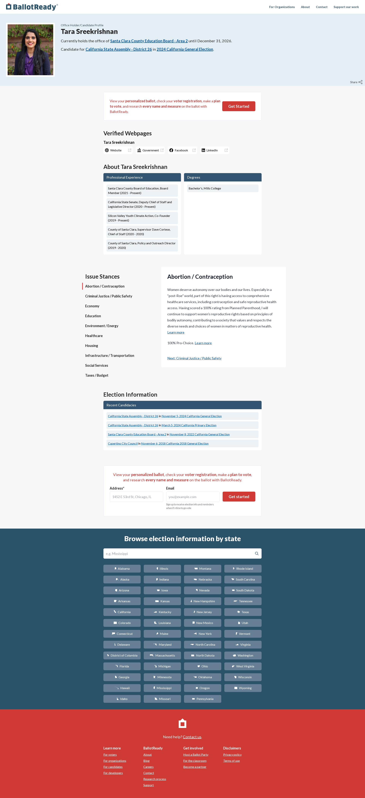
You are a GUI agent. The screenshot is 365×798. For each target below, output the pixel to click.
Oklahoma (202, 677)
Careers (148, 766)
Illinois (162, 568)
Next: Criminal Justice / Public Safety (194, 358)
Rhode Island (243, 568)
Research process (154, 779)
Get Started (238, 106)
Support (148, 785)
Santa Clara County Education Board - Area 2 (149, 40)
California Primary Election (189, 425)
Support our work (346, 7)
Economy (92, 306)
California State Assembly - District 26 (119, 49)
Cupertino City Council (123, 443)
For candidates (113, 766)
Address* (117, 488)
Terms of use (231, 760)
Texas (243, 612)
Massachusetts (162, 655)
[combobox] (136, 497)
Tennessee (242, 601)
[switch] (356, 82)
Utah (243, 623)
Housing (91, 345)
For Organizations (282, 7)
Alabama (122, 568)
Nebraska (203, 579)
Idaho (122, 699)
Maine (162, 633)
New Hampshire (202, 601)
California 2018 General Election (175, 443)
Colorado (122, 623)
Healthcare (94, 336)
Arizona (122, 590)
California (122, 612)
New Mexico (202, 623)
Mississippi (162, 688)
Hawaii (122, 688)
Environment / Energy (101, 326)
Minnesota (162, 677)
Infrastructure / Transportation (109, 355)
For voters (110, 754)
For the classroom (194, 760)
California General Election (192, 416)
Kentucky (162, 612)
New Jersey (203, 612)
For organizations (114, 760)
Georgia (122, 677)
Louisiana (162, 623)
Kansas (162, 601)
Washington (243, 655)
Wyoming (243, 688)
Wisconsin (243, 677)
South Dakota (243, 590)
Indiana (162, 579)
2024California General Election (185, 49)
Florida (122, 666)
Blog (146, 760)
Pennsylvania (202, 699)
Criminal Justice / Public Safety (108, 296)
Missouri (162, 699)
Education (93, 316)
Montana (202, 568)
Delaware (122, 644)
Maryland (162, 644)
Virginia (243, 644)
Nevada (202, 590)
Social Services (96, 365)
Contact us (192, 736)
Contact (322, 7)
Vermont (243, 633)
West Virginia (243, 666)
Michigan (162, 666)
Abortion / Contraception (105, 286)
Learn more (175, 332)
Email (170, 488)
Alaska (122, 579)
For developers (113, 773)
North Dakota (202, 655)
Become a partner (194, 766)
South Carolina (243, 579)
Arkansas (122, 601)
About (305, 7)
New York (203, 633)
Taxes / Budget (96, 375)
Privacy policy (232, 754)
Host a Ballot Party (195, 754)
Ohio (203, 666)
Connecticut (122, 633)
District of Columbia (122, 655)
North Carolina (202, 644)
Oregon (203, 688)
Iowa (162, 590)
